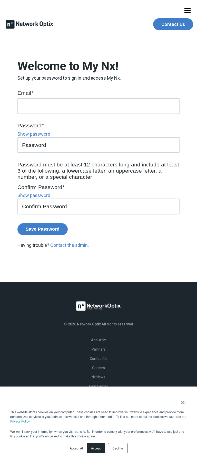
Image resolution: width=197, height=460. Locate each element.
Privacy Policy (19, 421)
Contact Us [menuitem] (98, 358)
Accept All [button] (77, 448)
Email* (25, 93)
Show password (33, 134)
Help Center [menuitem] (98, 386)
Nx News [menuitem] (98, 377)
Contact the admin (69, 245)
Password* (30, 125)
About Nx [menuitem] (98, 340)
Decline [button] (117, 448)
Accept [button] (96, 448)
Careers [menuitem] (98, 368)
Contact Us (173, 24)
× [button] (183, 400)
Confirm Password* (40, 187)
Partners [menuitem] (99, 349)
